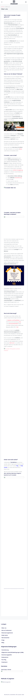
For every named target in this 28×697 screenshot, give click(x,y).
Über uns (4, 628)
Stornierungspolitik (7, 654)
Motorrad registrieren (7, 632)
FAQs (3, 640)
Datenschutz (5, 657)
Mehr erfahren (18, 605)
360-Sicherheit (5, 637)
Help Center (5, 635)
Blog (3, 642)
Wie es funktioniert (7, 630)
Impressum (4, 662)
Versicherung (5, 650)
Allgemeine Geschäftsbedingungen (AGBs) (13, 652)
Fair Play (4, 659)
